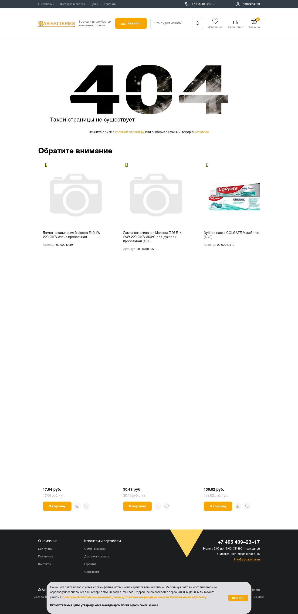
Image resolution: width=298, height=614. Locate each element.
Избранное (215, 27)
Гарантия (90, 564)
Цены (94, 4)
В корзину (57, 506)
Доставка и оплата (72, 4)
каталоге (202, 132)
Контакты (110, 4)
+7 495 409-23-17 (203, 4)
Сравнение (235, 27)
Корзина (254, 23)
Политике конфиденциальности (147, 597)
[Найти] (197, 23)
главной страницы (129, 132)
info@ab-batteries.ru (247, 559)
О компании (46, 4)
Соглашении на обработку (188, 597)
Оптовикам (91, 572)
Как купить (45, 549)
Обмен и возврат (95, 549)
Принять (238, 598)
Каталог (134, 23)
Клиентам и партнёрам (102, 541)
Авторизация (251, 4)
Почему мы (46, 556)
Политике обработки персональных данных (92, 597)
